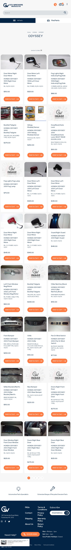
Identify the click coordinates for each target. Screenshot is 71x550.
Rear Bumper (32, 387)
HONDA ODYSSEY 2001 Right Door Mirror (11, 240)
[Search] (65, 12)
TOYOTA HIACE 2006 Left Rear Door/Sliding (15, 542)
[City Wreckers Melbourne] (13, 5)
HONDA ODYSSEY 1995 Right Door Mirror (11, 81)
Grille (29, 336)
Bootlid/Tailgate (10, 125)
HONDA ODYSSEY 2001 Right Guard (58, 237)
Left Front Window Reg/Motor (11, 285)
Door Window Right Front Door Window (11, 441)
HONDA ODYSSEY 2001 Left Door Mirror (34, 188)
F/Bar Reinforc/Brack (59, 284)
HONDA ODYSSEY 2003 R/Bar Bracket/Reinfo (11, 392)
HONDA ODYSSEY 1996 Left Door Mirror (34, 81)
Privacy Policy (41, 514)
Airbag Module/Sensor (33, 126)
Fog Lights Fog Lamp (12, 181)
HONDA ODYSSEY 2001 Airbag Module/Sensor (34, 132)
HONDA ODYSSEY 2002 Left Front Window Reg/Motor (11, 291)
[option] (18, 491)
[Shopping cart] (67, 5)
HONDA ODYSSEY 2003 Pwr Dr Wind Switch (58, 341)
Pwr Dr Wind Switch (58, 336)
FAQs (27, 507)
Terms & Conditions (42, 508)
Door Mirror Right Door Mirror (10, 74)
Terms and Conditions (48, 545)
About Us (29, 524)
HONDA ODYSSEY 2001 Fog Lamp (11, 185)
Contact (28, 513)
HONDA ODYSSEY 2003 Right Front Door (58, 394)
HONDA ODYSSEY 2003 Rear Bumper (34, 391)
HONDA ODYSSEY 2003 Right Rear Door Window (58, 447)
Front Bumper (9, 336)
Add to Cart (10, 99)
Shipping (28, 518)
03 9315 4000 (32, 534)
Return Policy (40, 525)
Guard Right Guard (58, 232)
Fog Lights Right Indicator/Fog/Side (58, 74)
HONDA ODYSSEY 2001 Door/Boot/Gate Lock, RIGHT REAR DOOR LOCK (58, 134)
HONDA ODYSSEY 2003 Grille (34, 340)
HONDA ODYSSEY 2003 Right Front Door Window (11, 447)
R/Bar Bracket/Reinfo (12, 387)
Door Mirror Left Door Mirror (33, 74)
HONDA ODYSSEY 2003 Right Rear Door (34, 447)
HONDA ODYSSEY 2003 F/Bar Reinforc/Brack (58, 289)
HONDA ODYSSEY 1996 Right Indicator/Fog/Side (58, 81)
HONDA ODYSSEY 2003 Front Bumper (11, 340)
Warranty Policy (42, 519)
